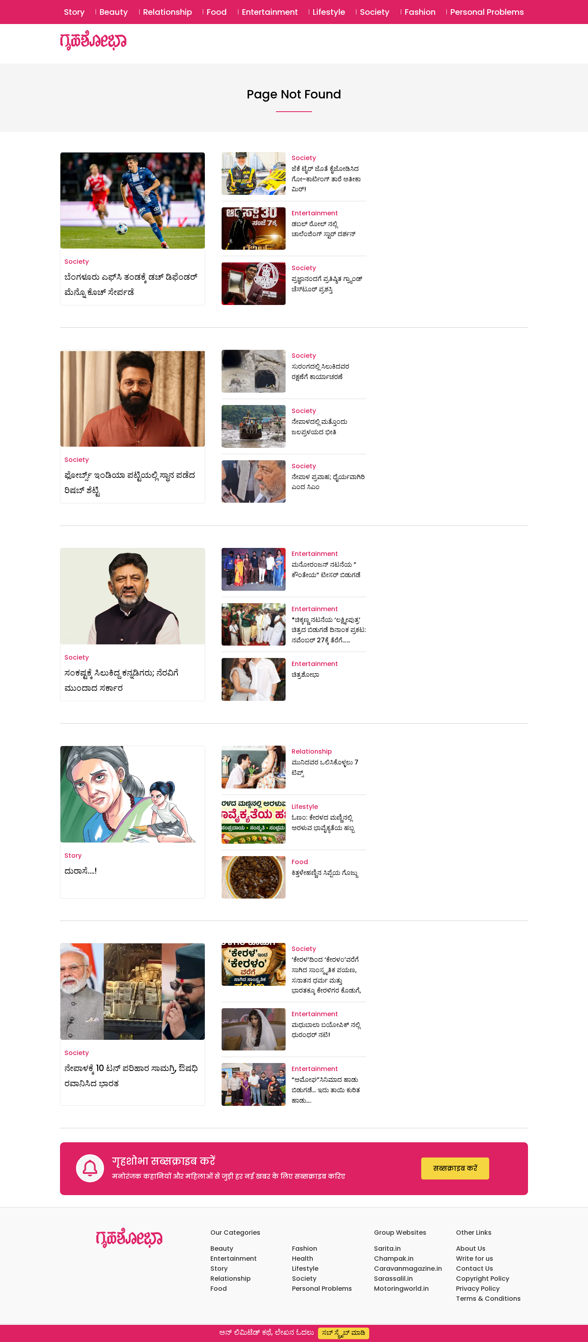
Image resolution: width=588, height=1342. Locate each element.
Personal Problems (487, 12)
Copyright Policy (482, 1278)
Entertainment (270, 12)
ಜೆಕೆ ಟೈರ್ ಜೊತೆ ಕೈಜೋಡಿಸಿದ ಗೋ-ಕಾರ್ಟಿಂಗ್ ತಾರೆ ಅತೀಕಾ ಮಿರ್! (326, 179)
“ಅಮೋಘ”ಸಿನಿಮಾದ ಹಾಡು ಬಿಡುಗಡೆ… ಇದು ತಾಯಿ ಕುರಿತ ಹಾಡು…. (326, 1090)
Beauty (114, 12)
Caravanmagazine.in (408, 1268)
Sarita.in (387, 1248)
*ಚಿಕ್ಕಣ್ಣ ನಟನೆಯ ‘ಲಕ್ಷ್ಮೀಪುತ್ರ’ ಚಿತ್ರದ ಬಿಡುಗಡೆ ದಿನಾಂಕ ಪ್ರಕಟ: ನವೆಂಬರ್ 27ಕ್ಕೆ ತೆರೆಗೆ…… (329, 630)
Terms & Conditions (488, 1298)
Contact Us (474, 1268)
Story (74, 12)
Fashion (420, 12)
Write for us (474, 1258)
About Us (471, 1248)
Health (302, 1258)
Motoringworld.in (401, 1288)
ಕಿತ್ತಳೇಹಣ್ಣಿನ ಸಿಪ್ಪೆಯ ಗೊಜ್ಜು (324, 872)
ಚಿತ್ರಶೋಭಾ (305, 674)
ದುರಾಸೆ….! (80, 871)
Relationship (167, 12)
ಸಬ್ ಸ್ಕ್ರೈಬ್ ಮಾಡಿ (343, 1332)
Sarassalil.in (393, 1278)
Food (217, 12)
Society (375, 12)
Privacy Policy (478, 1288)
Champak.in (394, 1258)
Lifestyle (329, 12)
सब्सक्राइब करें (455, 1168)
